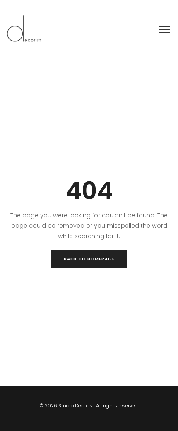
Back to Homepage (89, 259)
